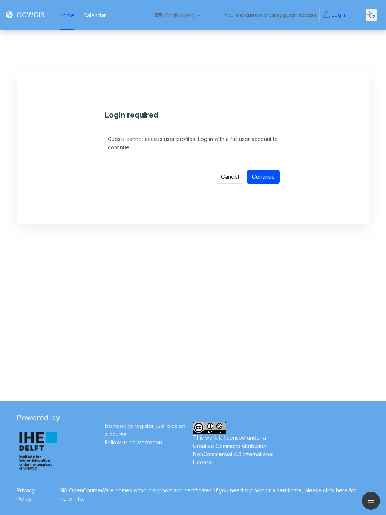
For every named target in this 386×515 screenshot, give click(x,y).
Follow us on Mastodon (133, 442)
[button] (177, 15)
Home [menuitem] (67, 15)
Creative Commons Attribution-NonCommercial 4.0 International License (233, 454)
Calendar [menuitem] (94, 15)
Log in (339, 14)
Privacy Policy (26, 494)
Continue (263, 176)
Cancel (230, 176)
